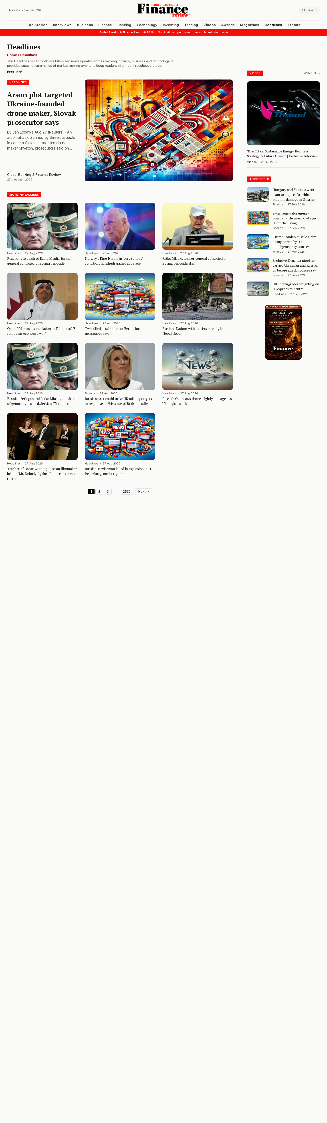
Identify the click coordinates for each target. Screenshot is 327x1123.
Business (85, 25)
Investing (171, 25)
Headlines (273, 25)
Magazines (249, 25)
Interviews (62, 25)
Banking (124, 25)
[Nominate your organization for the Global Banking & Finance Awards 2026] (283, 332)
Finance (105, 25)
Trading (191, 25)
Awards (228, 25)
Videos (209, 25)
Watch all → (312, 73)
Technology (147, 25)
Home (12, 55)
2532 (127, 491)
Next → (143, 491)
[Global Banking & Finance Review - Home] (163, 10)
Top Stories (37, 25)
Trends (294, 25)
